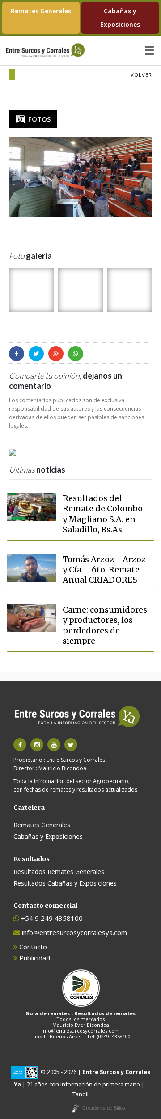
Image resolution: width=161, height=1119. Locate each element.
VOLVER (141, 74)
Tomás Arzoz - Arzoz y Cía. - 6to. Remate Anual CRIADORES (104, 569)
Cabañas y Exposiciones (120, 18)
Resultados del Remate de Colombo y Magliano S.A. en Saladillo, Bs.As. (103, 514)
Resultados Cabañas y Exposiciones (65, 883)
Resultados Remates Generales (58, 871)
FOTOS (38, 118)
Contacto (32, 946)
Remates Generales (41, 11)
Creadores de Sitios (103, 1108)
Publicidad (33, 957)
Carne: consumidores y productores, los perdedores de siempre (105, 625)
